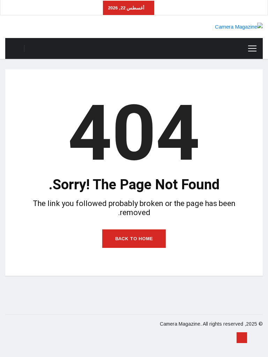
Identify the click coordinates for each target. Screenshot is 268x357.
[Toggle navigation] (252, 48)
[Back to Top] (242, 337)
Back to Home (134, 238)
